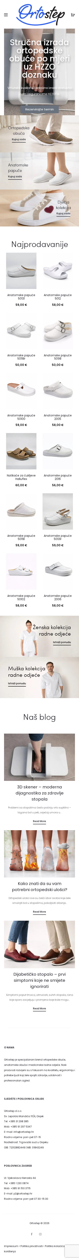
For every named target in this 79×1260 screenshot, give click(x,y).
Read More (39, 821)
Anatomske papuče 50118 (21, 537)
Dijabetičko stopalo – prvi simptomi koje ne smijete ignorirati (39, 980)
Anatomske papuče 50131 (21, 297)
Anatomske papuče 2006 (58, 597)
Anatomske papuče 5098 (58, 357)
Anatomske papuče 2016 (58, 477)
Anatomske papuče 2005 (58, 417)
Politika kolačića (55, 1246)
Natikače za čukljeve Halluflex (21, 477)
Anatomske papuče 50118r (21, 357)
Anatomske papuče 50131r (58, 537)
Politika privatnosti (31, 1246)
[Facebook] (31, 1234)
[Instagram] (40, 1234)
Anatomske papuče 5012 (58, 297)
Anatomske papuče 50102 (21, 597)
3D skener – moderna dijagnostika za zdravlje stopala (40, 793)
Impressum (11, 1246)
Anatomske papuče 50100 (21, 417)
